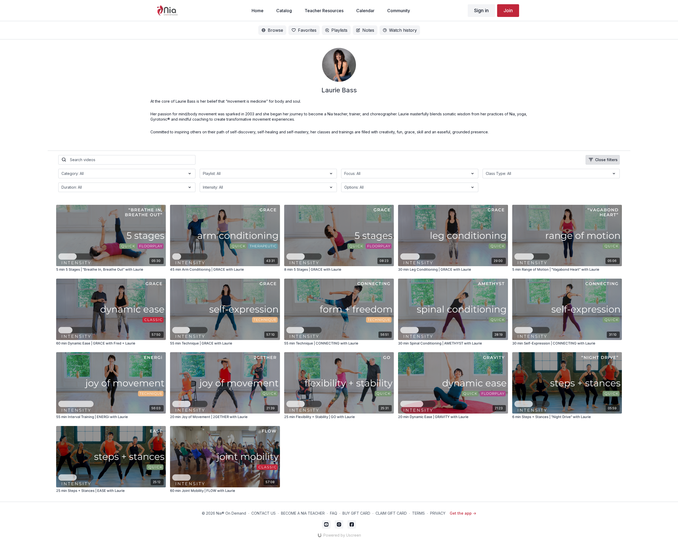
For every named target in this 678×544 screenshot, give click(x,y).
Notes (368, 30)
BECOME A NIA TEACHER (303, 513)
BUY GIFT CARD (356, 513)
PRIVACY (437, 513)
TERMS (418, 513)
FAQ (333, 513)
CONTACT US (263, 513)
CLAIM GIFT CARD (391, 513)
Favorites (307, 30)
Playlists (339, 30)
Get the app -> (463, 513)
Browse (275, 30)
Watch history (403, 30)
